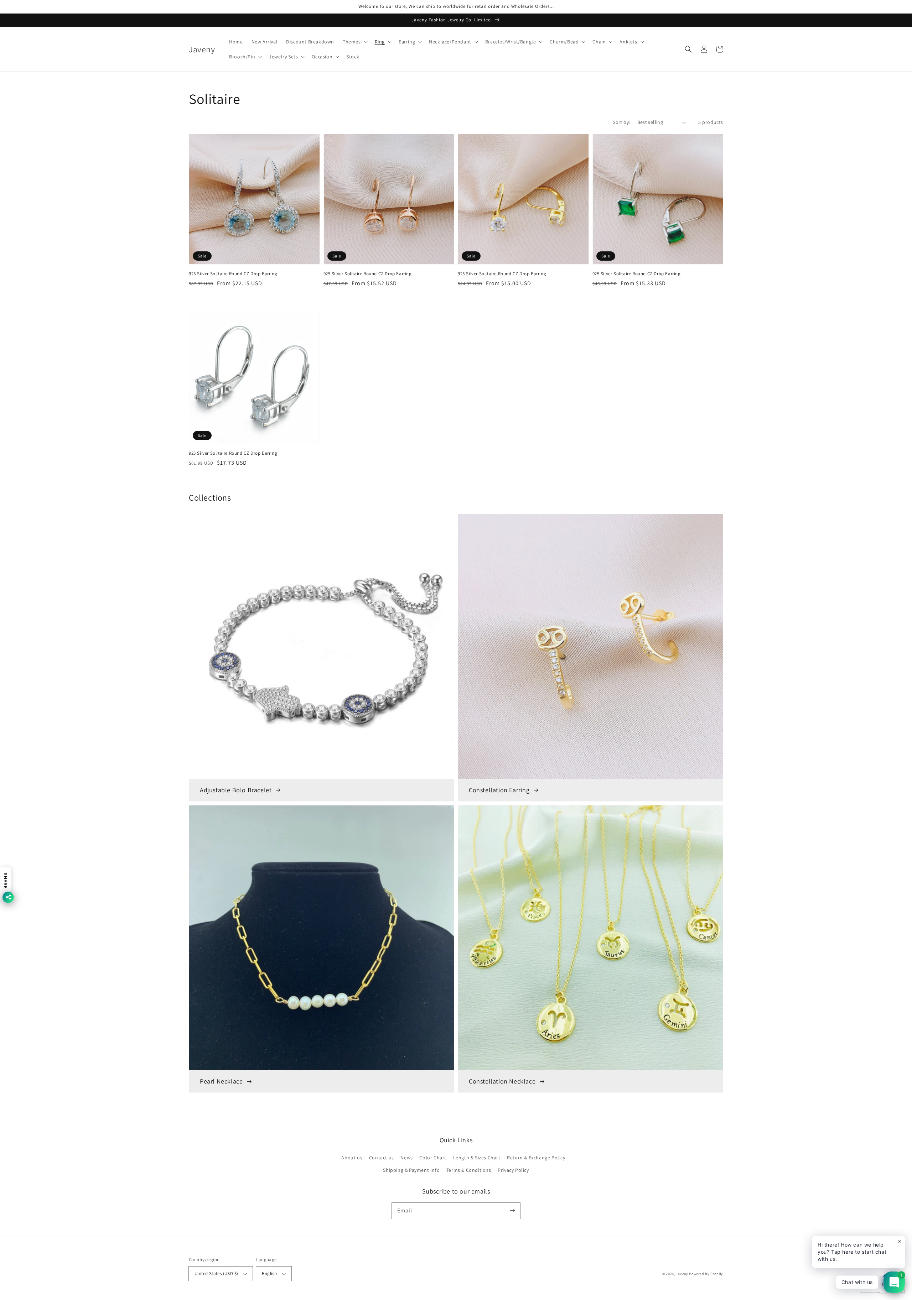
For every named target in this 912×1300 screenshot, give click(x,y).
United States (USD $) (216, 1273)
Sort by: (621, 122)
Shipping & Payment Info (411, 1170)
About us (351, 1157)
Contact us (381, 1157)
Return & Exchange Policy (536, 1157)
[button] (354, 41)
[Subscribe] (512, 1210)
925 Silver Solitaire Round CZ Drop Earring (233, 274)
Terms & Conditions (468, 1170)
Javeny (682, 1274)
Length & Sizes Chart (477, 1157)
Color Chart (432, 1157)
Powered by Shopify (706, 1274)
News (406, 1157)
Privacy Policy (513, 1170)
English (269, 1273)
